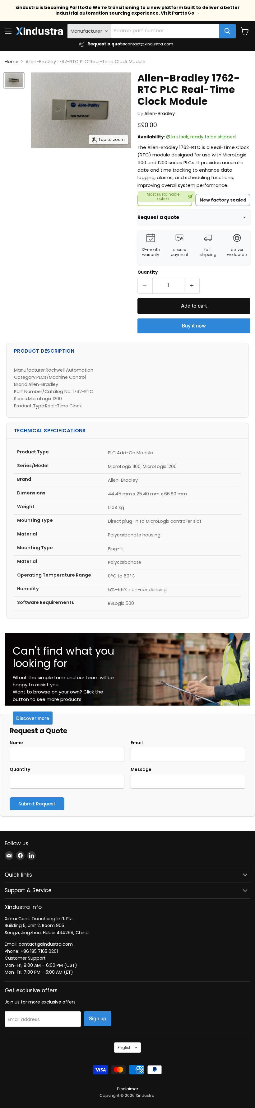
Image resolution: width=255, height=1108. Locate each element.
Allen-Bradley (159, 113)
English (125, 1047)
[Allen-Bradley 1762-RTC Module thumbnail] (14, 80)
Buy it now (194, 326)
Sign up (97, 1019)
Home (12, 61)
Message (141, 769)
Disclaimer (127, 1089)
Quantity (147, 272)
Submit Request (37, 803)
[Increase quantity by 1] (192, 285)
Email (137, 742)
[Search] (227, 31)
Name (16, 742)
